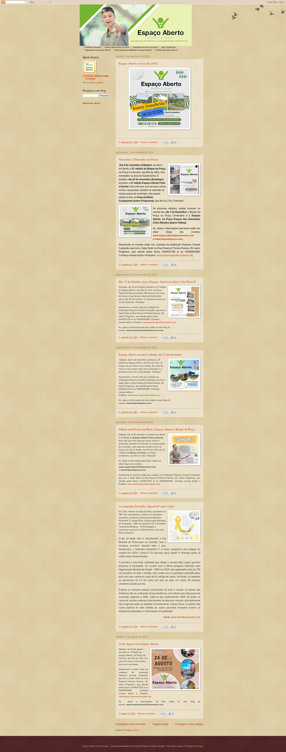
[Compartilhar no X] (169, 142)
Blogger (200, 746)
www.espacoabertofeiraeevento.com (173, 235)
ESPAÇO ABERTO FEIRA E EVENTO (97, 77)
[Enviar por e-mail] (164, 142)
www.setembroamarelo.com (185, 617)
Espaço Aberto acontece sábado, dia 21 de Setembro (150, 354)
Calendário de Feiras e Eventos (145, 47)
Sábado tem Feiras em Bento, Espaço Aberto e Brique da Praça (157, 429)
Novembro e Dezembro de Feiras (138, 159)
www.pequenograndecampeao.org (159, 322)
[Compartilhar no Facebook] (172, 142)
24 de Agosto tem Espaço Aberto (139, 644)
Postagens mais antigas (189, 724)
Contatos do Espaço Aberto (166, 50)
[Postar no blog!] (166, 142)
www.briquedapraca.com (169, 239)
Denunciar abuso (91, 103)
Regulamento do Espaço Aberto (98, 50)
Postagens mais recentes (131, 724)
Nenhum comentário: (149, 142)
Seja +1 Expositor (168, 47)
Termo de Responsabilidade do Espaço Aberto (133, 50)
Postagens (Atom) (131, 730)
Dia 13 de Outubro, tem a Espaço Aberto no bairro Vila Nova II (157, 282)
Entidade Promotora (93, 47)
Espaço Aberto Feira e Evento (117, 47)
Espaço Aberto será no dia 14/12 (138, 63)
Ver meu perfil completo (93, 82)
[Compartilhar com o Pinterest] (175, 142)
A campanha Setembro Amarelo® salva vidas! (147, 506)
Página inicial (160, 724)
